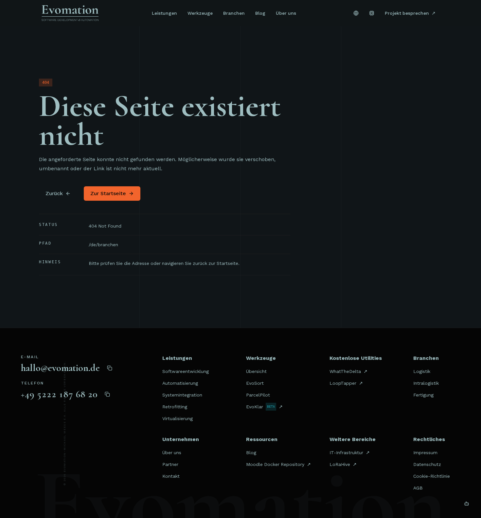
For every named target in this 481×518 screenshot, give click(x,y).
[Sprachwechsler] (356, 13)
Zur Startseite (108, 193)
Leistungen (164, 13)
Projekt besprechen (410, 13)
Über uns (286, 13)
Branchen (234, 13)
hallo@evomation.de (60, 368)
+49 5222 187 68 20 (59, 394)
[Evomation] (70, 13)
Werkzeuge (200, 13)
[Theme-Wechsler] (371, 13)
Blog (260, 13)
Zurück (54, 193)
